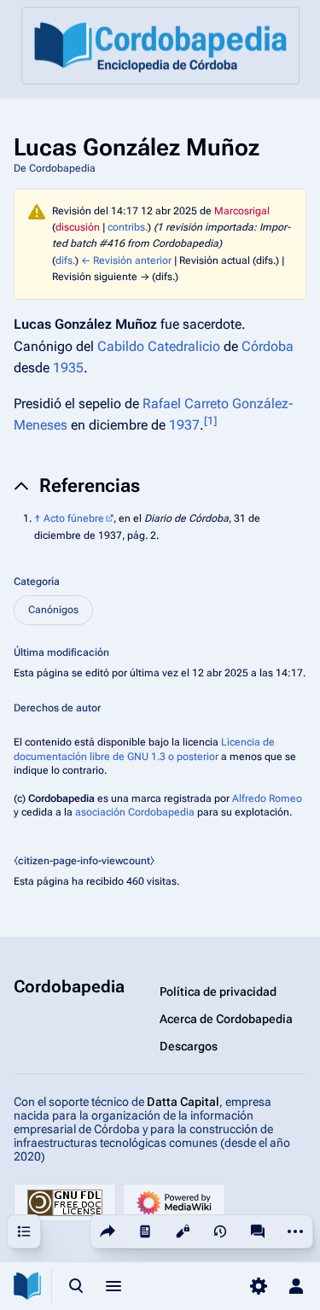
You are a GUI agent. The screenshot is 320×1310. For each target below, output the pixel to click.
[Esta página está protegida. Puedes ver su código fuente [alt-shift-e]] (183, 1231)
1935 (68, 368)
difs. (65, 260)
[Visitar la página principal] (27, 1286)
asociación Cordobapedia (135, 812)
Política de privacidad (218, 991)
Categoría (37, 582)
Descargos (189, 1046)
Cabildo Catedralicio (158, 346)
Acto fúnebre (74, 518)
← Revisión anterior (126, 260)
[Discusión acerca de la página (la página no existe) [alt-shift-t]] (258, 1231)
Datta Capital (183, 1101)
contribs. (128, 227)
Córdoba (267, 346)
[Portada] (160, 46)
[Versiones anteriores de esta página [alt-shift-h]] (220, 1231)
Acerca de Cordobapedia (226, 1019)
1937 (184, 425)
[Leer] (145, 1231)
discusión (77, 227)
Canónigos (53, 610)
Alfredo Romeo (267, 798)
